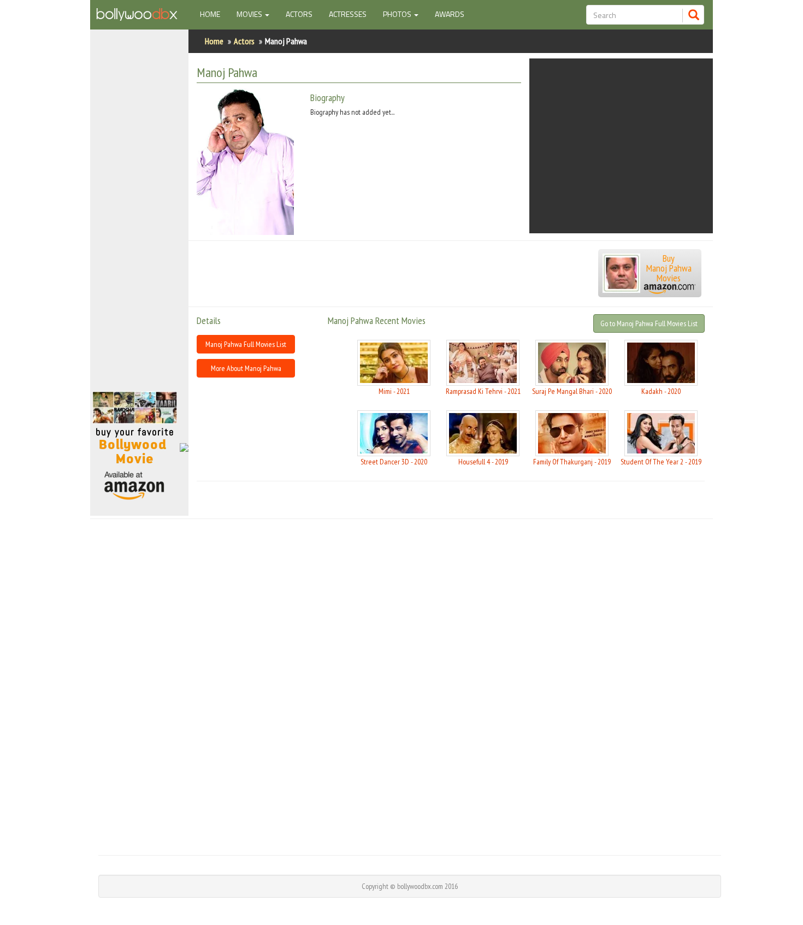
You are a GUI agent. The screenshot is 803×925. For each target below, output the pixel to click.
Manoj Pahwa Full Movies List (245, 344)
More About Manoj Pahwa (246, 368)
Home (214, 14)
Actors (299, 14)
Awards (449, 14)
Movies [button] (250, 14)
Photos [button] (398, 14)
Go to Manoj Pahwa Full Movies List (649, 323)
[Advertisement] (139, 215)
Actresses (348, 14)
